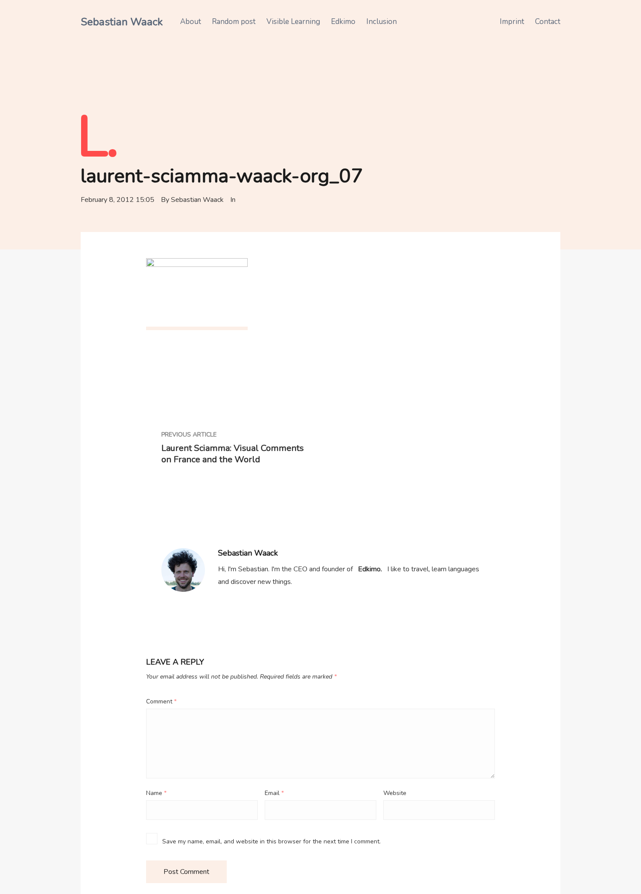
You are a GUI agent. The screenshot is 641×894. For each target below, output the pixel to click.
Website (394, 793)
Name (156, 793)
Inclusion (381, 22)
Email (274, 793)
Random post (234, 22)
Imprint (512, 22)
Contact (547, 22)
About (190, 22)
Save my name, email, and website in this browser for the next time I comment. (271, 841)
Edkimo (343, 22)
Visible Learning (293, 22)
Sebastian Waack (122, 22)
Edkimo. (370, 569)
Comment (161, 701)
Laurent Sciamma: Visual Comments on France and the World (232, 454)
